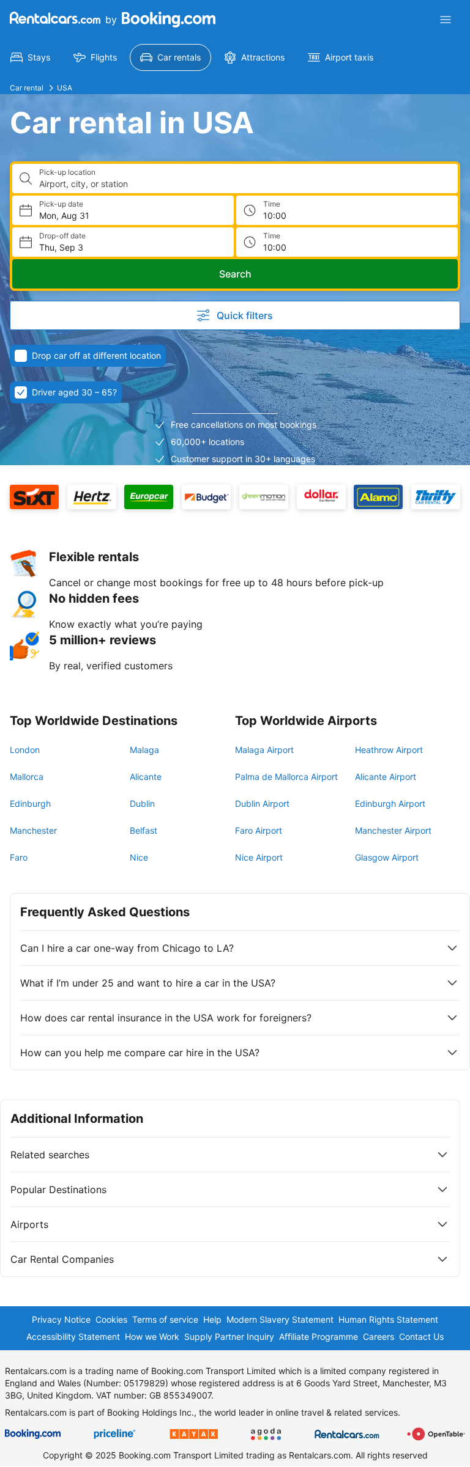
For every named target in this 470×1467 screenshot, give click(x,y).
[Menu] (445, 19)
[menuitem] (30, 57)
